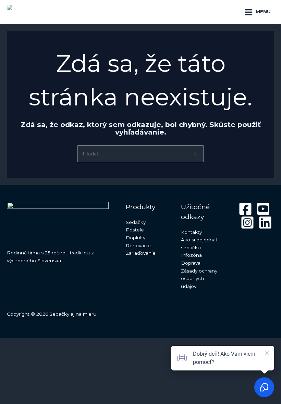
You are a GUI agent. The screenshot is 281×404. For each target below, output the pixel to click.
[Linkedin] (265, 222)
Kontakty (191, 232)
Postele (135, 229)
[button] (229, 12)
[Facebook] (245, 209)
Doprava (190, 263)
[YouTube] (263, 209)
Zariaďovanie (141, 253)
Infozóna (191, 255)
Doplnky (135, 237)
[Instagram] (247, 222)
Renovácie (138, 245)
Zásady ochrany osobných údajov (199, 278)
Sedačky (136, 222)
